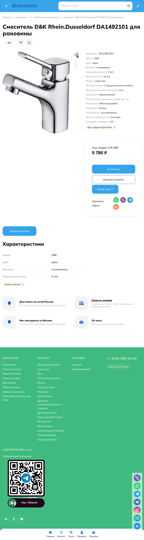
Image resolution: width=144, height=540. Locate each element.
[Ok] (14, 519)
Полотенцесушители (49, 378)
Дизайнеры (9, 382)
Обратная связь (11, 387)
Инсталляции (45, 396)
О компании (9, 364)
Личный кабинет (81, 369)
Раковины (43, 391)
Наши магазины (12, 373)
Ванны (41, 382)
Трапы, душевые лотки (50, 417)
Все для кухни (45, 426)
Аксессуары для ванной (50, 430)
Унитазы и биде (46, 387)
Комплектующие (46, 435)
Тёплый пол (44, 421)
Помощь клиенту (12, 369)
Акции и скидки (11, 378)
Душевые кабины (47, 412)
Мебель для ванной (48, 364)
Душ (39, 373)
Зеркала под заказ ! (14, 391)
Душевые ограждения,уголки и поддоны (49, 404)
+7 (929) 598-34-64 (122, 358)
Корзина (77, 364)
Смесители (21, 17)
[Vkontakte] (6, 519)
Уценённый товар (47, 439)
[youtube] (21, 519)
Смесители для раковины (46, 17)
